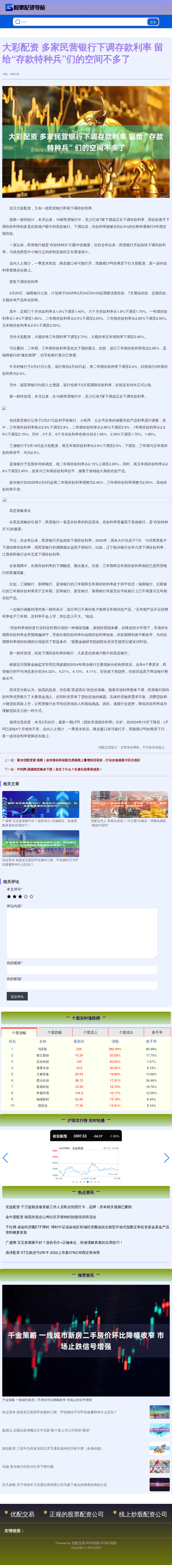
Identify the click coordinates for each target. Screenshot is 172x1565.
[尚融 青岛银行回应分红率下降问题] (160, 1466)
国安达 (42, 1105)
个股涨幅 (19, 1032)
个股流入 (90, 1032)
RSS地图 (93, 1542)
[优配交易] (25, 7)
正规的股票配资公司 (76, 1513)
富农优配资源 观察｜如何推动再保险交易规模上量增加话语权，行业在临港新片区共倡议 (78, 760)
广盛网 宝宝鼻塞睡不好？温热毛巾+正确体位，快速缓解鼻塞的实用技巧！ (64, 1242)
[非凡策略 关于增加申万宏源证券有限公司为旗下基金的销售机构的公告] (160, 1484)
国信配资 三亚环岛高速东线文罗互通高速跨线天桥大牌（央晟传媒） (53, 1448)
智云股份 (43, 1055)
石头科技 (43, 1061)
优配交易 (22, 1513)
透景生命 (43, 1067)
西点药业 (43, 1080)
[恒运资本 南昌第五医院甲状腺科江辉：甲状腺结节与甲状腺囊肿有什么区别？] (40, 843)
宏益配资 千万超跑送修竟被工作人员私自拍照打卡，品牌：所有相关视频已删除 (69, 1206)
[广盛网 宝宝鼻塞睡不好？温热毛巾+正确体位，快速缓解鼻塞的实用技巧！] (40, 804)
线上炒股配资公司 (143, 1513)
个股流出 (126, 1032)
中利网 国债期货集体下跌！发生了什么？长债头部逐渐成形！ (60, 769)
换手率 (157, 1032)
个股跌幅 (54, 1032)
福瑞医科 (43, 1099)
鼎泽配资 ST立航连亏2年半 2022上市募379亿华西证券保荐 (53, 1252)
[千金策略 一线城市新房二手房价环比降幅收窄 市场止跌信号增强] (86, 1340)
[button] (5, 1158)
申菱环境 (43, 1093)
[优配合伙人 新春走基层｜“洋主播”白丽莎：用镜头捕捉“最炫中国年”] (129, 804)
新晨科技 (43, 1086)
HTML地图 (108, 1542)
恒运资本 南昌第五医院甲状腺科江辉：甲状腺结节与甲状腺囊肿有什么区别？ (59, 1412)
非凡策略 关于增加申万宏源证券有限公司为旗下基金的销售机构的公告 (54, 1484)
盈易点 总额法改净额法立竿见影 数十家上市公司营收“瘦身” (46, 1430)
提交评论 (17, 996)
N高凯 (43, 1049)
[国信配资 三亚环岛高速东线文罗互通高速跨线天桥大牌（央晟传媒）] (160, 1448)
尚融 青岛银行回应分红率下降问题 (28, 1466)
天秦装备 (43, 1074)
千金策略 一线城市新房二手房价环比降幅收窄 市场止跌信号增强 (47, 1399)
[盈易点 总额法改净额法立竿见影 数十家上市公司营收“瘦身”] (160, 1430)
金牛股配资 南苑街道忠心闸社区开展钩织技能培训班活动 (51, 1216)
